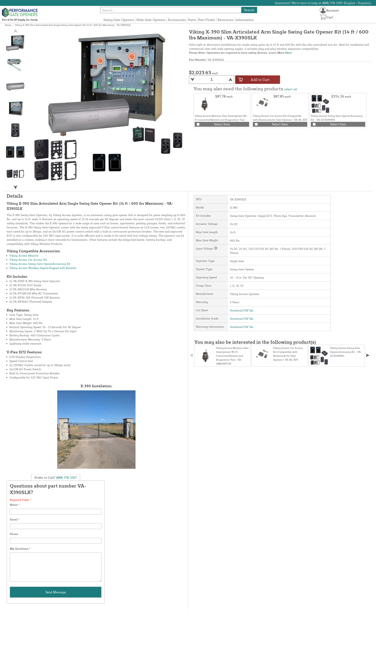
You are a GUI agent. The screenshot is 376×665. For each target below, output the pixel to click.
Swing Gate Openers (118, 20)
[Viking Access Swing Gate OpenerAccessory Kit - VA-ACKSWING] (320, 104)
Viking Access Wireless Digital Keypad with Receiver (43, 268)
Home (8, 25)
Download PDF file (241, 310)
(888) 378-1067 (66, 477)
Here (288, 52)
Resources (225, 20)
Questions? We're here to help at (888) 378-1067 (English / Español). (323, 3)
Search (249, 10)
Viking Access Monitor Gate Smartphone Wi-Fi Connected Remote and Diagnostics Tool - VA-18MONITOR (221, 119)
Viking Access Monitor (24, 255)
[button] (15, 187)
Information (244, 20)
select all (290, 89)
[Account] (323, 10)
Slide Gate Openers (150, 20)
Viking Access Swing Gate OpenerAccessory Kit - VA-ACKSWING (346, 351)
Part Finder (206, 20)
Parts (192, 20)
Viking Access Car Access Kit (28, 259)
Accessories (177, 20)
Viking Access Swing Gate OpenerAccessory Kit (39, 263)
